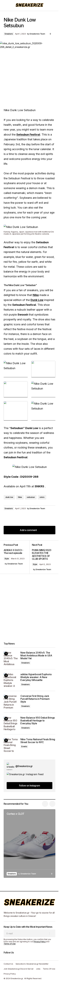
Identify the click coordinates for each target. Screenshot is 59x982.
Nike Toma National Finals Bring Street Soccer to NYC (37, 741)
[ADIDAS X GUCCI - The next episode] (16, 557)
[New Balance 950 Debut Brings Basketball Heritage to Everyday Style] (11, 723)
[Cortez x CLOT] (29, 843)
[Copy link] (25, 517)
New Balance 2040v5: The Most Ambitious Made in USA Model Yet (36, 655)
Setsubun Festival (28, 134)
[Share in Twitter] (13, 517)
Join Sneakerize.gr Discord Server (19, 969)
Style (7, 558)
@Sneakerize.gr (24, 766)
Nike (20, 497)
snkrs (42, 497)
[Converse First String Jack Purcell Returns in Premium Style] (11, 702)
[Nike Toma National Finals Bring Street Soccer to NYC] (11, 745)
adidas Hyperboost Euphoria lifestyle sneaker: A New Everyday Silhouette (36, 677)
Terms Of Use (49, 969)
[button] (5, 5)
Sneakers (9, 34)
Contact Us (8, 964)
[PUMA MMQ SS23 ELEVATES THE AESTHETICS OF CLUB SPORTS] (42, 557)
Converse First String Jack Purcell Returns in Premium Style (35, 699)
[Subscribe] (52, 933)
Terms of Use (10, 944)
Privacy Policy (40, 941)
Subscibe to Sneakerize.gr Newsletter (32, 964)
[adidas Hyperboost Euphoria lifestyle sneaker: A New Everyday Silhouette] (11, 680)
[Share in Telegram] (19, 517)
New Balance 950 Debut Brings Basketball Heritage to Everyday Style (37, 720)
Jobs (38, 969)
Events (24, 746)
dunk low (9, 497)
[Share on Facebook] (7, 517)
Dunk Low (37, 300)
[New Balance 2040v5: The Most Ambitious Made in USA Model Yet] (11, 658)
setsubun (31, 497)
